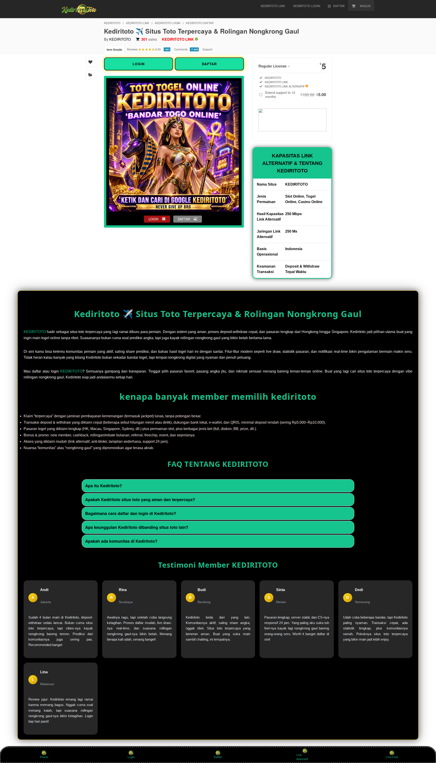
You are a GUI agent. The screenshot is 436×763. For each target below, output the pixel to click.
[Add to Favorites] (90, 62)
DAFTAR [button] (184, 219)
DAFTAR (209, 63)
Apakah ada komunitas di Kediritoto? (121, 541)
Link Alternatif (302, 757)
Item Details (114, 49)
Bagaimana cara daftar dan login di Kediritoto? (130, 513)
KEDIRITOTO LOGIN (167, 23)
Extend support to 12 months (295, 94)
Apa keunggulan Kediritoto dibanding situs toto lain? (136, 527)
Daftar (218, 757)
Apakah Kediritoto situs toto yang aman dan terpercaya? (140, 499)
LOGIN (139, 63)
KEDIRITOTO (112, 23)
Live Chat (392, 757)
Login (131, 757)
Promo (44, 757)
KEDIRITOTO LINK (137, 23)
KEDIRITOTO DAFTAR (200, 23)
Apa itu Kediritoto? (103, 486)
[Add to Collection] (90, 74)
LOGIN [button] (153, 219)
